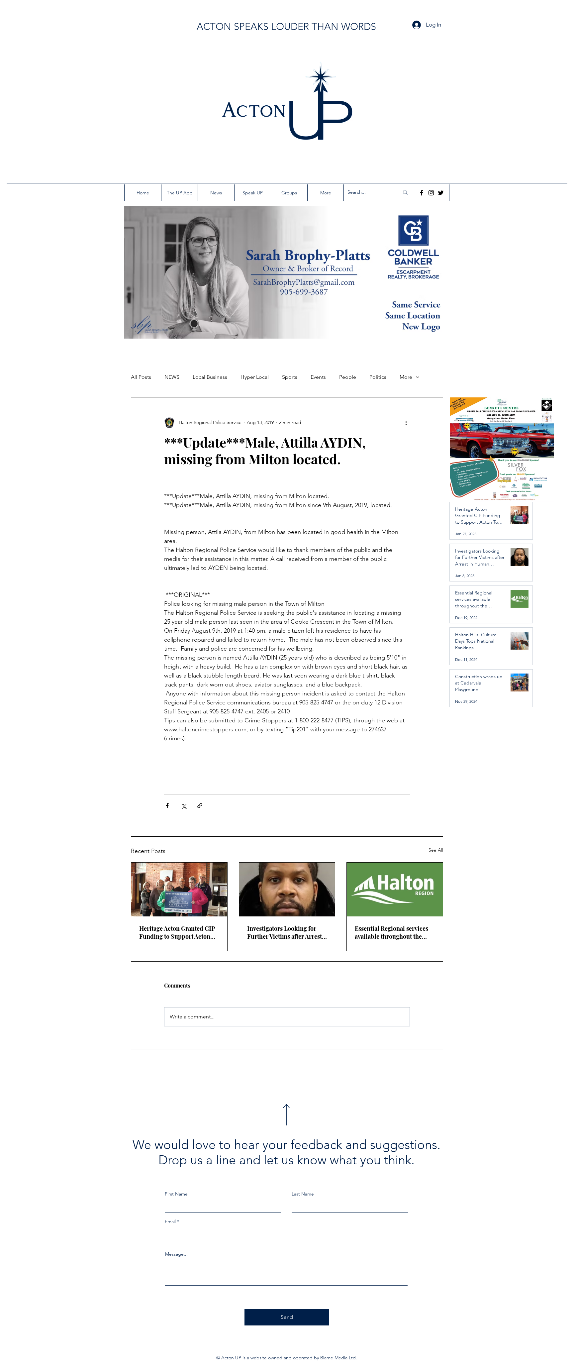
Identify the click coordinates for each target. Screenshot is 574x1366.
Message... (176, 1254)
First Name (176, 1194)
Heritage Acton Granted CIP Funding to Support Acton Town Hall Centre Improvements (177, 932)
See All (436, 850)
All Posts (141, 377)
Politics (377, 377)
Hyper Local (254, 377)
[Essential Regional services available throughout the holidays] (395, 889)
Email (170, 1221)
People (347, 377)
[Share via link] (200, 805)
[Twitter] (440, 192)
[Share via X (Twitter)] (183, 805)
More (406, 377)
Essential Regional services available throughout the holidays (391, 932)
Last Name (303, 1194)
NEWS (171, 377)
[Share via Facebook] (167, 805)
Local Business (210, 377)
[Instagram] (431, 192)
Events (318, 377)
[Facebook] (421, 192)
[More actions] (406, 423)
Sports (289, 377)
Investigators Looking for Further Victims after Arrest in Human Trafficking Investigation (284, 932)
